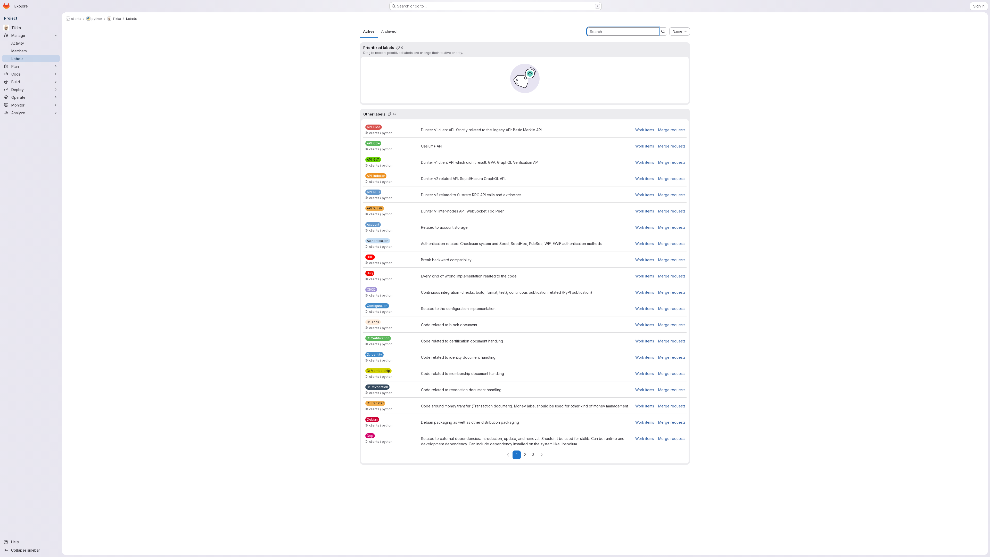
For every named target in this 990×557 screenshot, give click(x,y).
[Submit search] (663, 31)
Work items (644, 130)
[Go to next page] (541, 454)
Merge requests (672, 130)
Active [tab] (369, 31)
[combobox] (679, 31)
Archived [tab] (389, 31)
